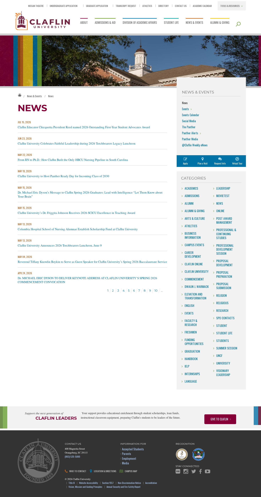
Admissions (192, 195)
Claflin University (42, 20)
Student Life (171, 22)
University (223, 363)
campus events (194, 244)
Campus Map (131, 471)
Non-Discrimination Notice (129, 483)
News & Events (194, 22)
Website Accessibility (88, 483)
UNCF (219, 355)
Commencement (194, 279)
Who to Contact (77, 471)
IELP (187, 366)
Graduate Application (97, 6)
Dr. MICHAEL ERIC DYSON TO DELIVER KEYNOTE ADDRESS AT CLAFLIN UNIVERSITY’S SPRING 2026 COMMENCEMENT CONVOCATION (87, 280)
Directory (163, 6)
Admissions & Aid (105, 22)
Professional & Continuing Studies (226, 233)
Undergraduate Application (63, 6)
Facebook (200, 471)
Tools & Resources (230, 6)
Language (191, 381)
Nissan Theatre (36, 6)
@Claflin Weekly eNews (195, 145)
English (189, 305)
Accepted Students (133, 449)
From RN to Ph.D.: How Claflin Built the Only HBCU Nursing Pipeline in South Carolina (73, 160)
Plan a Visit (203, 163)
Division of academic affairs (140, 22)
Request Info (220, 163)
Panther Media (190, 139)
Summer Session (226, 348)
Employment (129, 458)
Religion (221, 295)
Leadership (223, 188)
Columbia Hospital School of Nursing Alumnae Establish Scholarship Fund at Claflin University (78, 229)
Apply (185, 163)
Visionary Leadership (223, 372)
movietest (223, 195)
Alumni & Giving (219, 22)
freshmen (191, 332)
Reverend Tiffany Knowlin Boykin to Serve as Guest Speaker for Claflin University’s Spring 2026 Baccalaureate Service (92, 262)
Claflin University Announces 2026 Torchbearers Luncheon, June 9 (60, 245)
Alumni (189, 203)
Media (125, 463)
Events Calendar (190, 115)
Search (238, 24)
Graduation (192, 351)
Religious (222, 302)
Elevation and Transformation (195, 296)
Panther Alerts (190, 133)
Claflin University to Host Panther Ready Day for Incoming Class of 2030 (63, 176)
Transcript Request (126, 6)
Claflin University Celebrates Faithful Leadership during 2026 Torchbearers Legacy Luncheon (76, 143)
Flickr (178, 471)
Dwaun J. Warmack (197, 286)
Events (185, 109)
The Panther (188, 127)
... (162, 290)
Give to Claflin (219, 419)
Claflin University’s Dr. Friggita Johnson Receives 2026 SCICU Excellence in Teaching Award (76, 213)
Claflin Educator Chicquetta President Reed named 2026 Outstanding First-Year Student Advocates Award (84, 127)
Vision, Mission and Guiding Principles (85, 487)
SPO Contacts (225, 318)
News (50, 96)
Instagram (185, 471)
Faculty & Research (191, 322)
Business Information (193, 235)
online (220, 210)
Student (221, 325)
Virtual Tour (237, 163)
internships (192, 373)
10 (155, 290)
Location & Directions (105, 471)
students (222, 340)
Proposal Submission (223, 285)
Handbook (191, 358)
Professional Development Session (225, 249)
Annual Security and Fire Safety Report (123, 487)
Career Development (193, 254)
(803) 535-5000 (72, 456)
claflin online (194, 264)
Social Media (189, 121)
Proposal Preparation (224, 274)
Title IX (72, 483)
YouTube (207, 471)
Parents (126, 453)
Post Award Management (224, 220)
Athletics (147, 6)
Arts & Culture (195, 218)
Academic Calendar (202, 6)
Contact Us (181, 6)
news (219, 203)
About (84, 22)
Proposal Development (224, 262)
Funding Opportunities (194, 341)
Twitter (193, 471)
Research (222, 310)
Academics (191, 188)
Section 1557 (108, 483)
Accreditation (151, 483)
